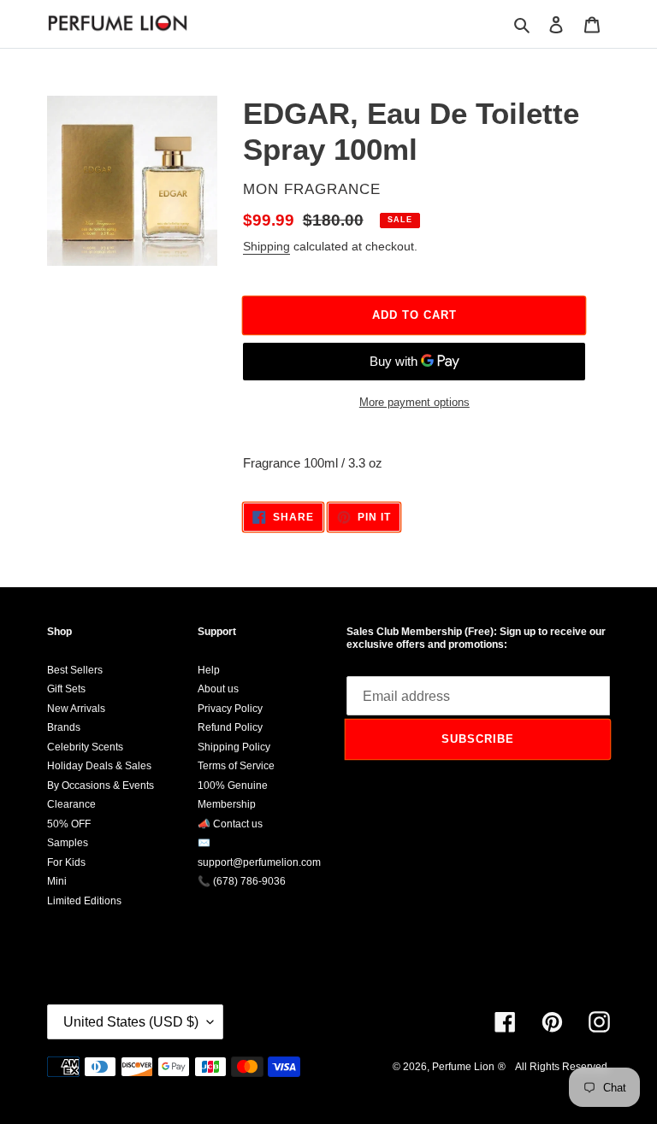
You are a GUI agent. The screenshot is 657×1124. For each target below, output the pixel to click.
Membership (227, 804)
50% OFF (69, 824)
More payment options (414, 402)
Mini (57, 881)
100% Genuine (233, 786)
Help (209, 670)
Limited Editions (84, 901)
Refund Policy (230, 727)
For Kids (66, 862)
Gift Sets (66, 689)
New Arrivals (76, 709)
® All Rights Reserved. (554, 1067)
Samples (67, 843)
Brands (63, 727)
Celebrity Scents (85, 747)
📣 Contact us (230, 824)
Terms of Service (236, 766)
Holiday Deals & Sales (99, 766)
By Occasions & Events (100, 786)
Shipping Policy (234, 747)
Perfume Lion (463, 1067)
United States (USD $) (130, 1022)
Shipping (266, 246)
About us (218, 689)
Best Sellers (75, 670)
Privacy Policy (230, 709)
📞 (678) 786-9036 (242, 881)
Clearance (71, 804)
